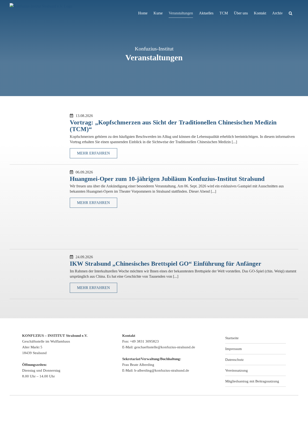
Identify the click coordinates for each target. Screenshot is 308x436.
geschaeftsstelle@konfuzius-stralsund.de (164, 347)
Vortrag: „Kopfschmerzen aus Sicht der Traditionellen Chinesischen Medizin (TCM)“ (173, 126)
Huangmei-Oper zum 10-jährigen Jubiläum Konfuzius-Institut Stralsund (167, 178)
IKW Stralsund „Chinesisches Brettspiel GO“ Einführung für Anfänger (165, 263)
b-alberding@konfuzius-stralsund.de (161, 370)
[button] (290, 13)
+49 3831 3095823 (144, 341)
